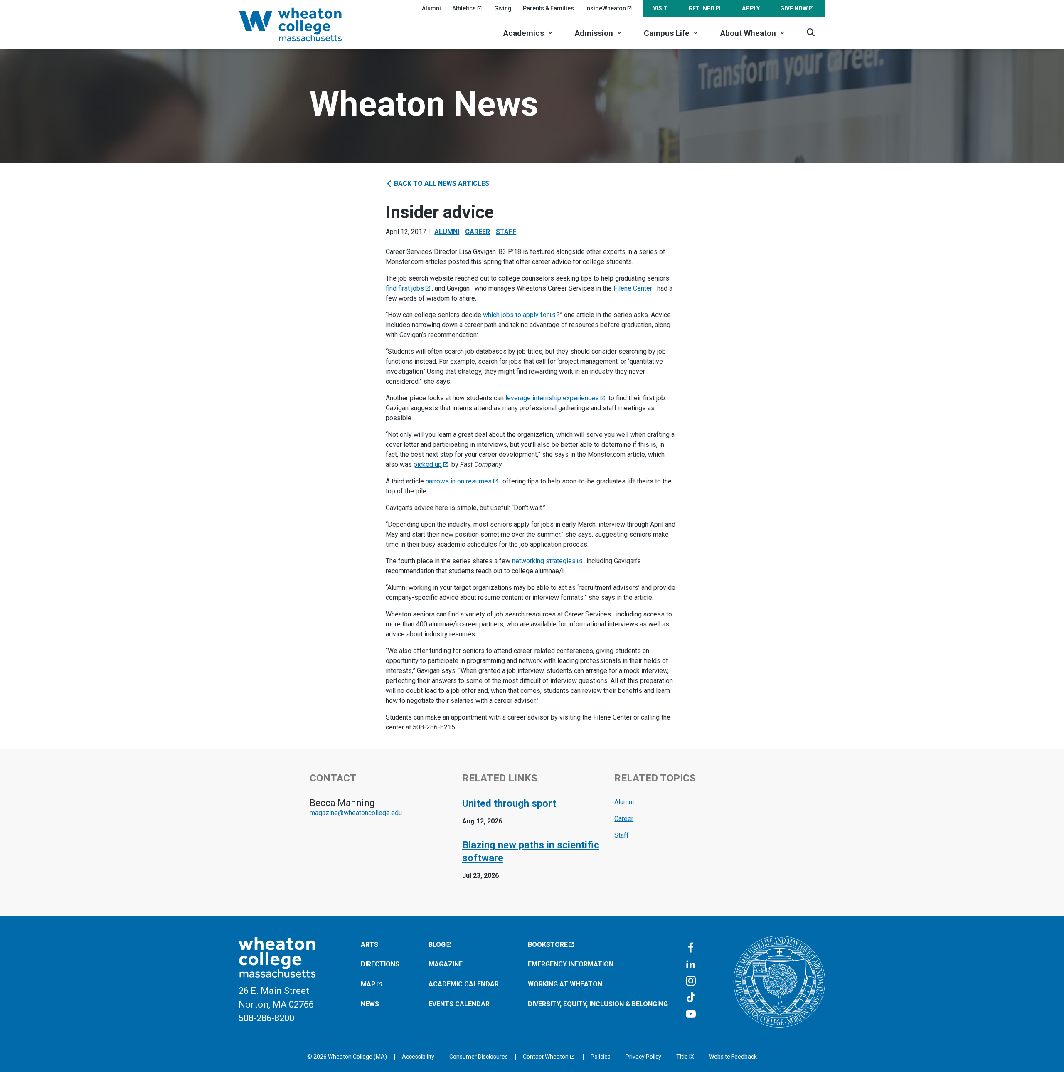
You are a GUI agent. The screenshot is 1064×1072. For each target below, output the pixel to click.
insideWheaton (605, 8)
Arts (369, 945)
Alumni (431, 8)
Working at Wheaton (565, 984)
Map (368, 984)
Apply (751, 8)
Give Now (794, 8)
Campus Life (667, 33)
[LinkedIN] (691, 964)
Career (477, 232)
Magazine (446, 964)
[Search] (810, 32)
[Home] (301, 24)
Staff (506, 232)
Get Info (701, 8)
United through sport (509, 803)
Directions (380, 964)
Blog (437, 945)
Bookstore (548, 945)
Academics (523, 33)
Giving (503, 8)
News (370, 1004)
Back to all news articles (440, 183)
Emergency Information (570, 964)
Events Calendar (459, 1004)
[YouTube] (691, 1014)
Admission (594, 33)
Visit (660, 8)
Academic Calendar (464, 984)
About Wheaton (748, 33)
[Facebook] (691, 948)
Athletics (464, 8)
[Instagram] (691, 981)
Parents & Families (548, 8)
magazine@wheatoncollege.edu (356, 813)
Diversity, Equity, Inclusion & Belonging (598, 1004)
